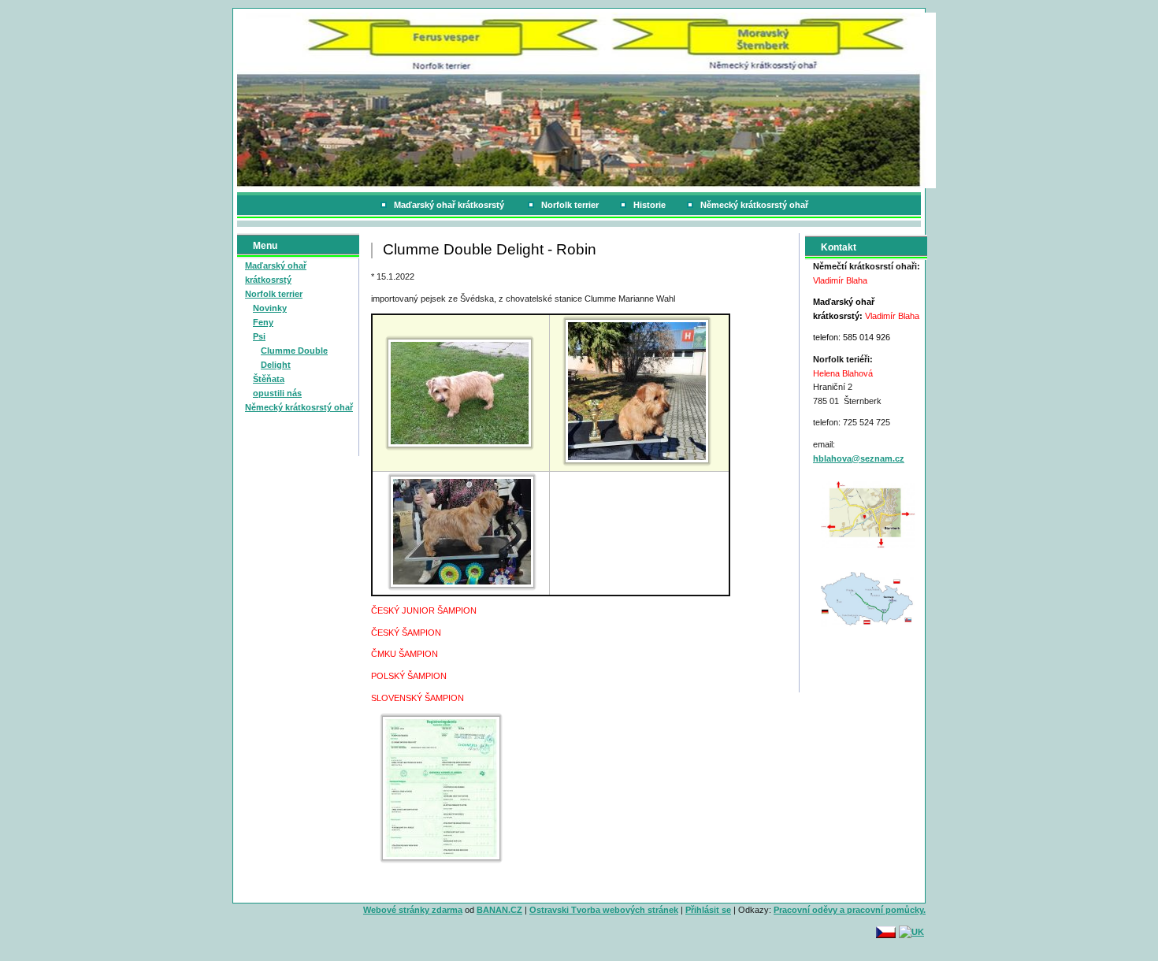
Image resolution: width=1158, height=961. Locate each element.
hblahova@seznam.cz (858, 458)
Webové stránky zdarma (412, 910)
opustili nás (277, 393)
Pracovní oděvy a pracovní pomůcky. (850, 910)
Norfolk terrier (570, 205)
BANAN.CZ (499, 910)
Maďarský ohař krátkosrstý (450, 205)
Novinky (270, 308)
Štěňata (268, 379)
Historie (649, 205)
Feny (263, 322)
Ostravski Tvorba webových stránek (603, 910)
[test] (868, 513)
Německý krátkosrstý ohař (754, 205)
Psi (259, 336)
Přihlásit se (708, 910)
